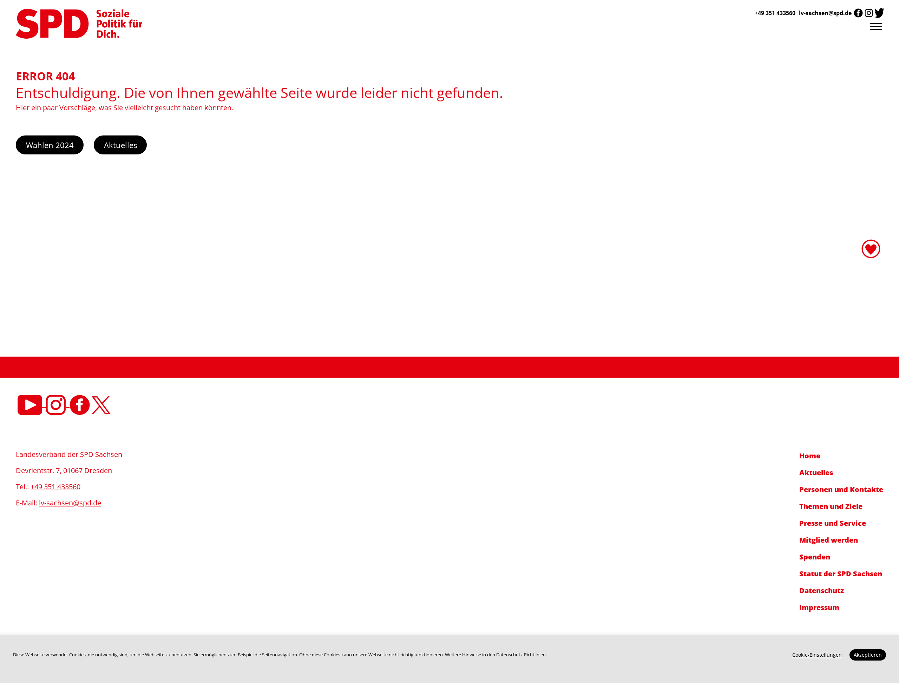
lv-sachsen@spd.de (825, 13)
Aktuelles (120, 145)
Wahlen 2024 (50, 145)
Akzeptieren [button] (868, 654)
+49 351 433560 (55, 486)
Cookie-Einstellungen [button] (817, 654)
